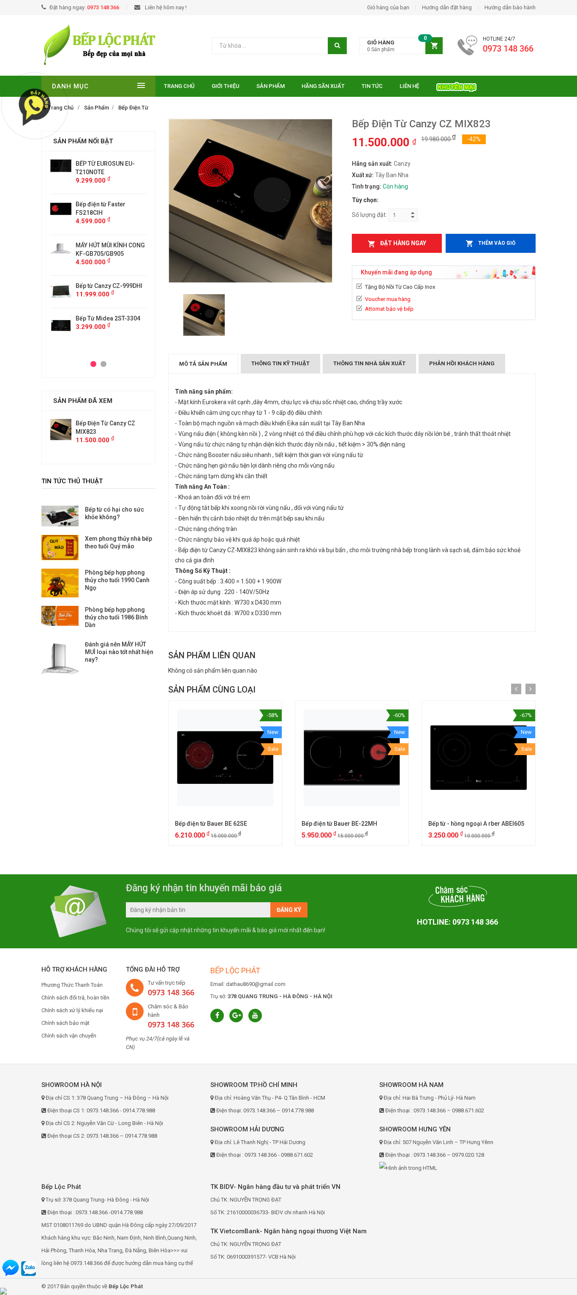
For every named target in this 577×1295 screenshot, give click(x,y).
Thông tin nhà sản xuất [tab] (369, 363)
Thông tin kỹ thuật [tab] (280, 363)
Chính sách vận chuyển (68, 1035)
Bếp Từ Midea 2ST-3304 (108, 318)
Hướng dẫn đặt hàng (447, 7)
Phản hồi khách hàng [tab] (462, 363)
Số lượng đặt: (369, 214)
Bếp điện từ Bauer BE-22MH (339, 823)
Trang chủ (179, 86)
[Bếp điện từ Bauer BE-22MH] (352, 757)
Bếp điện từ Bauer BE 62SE (211, 823)
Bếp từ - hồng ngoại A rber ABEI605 (476, 823)
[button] (401, 46)
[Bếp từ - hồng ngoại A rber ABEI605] (478, 757)
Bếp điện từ (133, 107)
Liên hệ (409, 86)
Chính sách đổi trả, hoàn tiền (75, 997)
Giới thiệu (226, 86)
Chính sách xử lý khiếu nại (72, 1010)
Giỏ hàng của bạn (388, 7)
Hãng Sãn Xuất (323, 86)
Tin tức (372, 86)
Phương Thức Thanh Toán (72, 985)
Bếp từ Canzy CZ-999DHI (109, 285)
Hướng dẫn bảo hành (510, 7)
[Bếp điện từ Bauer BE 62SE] (225, 757)
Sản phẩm (270, 86)
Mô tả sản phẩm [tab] (203, 364)
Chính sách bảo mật (65, 1023)
